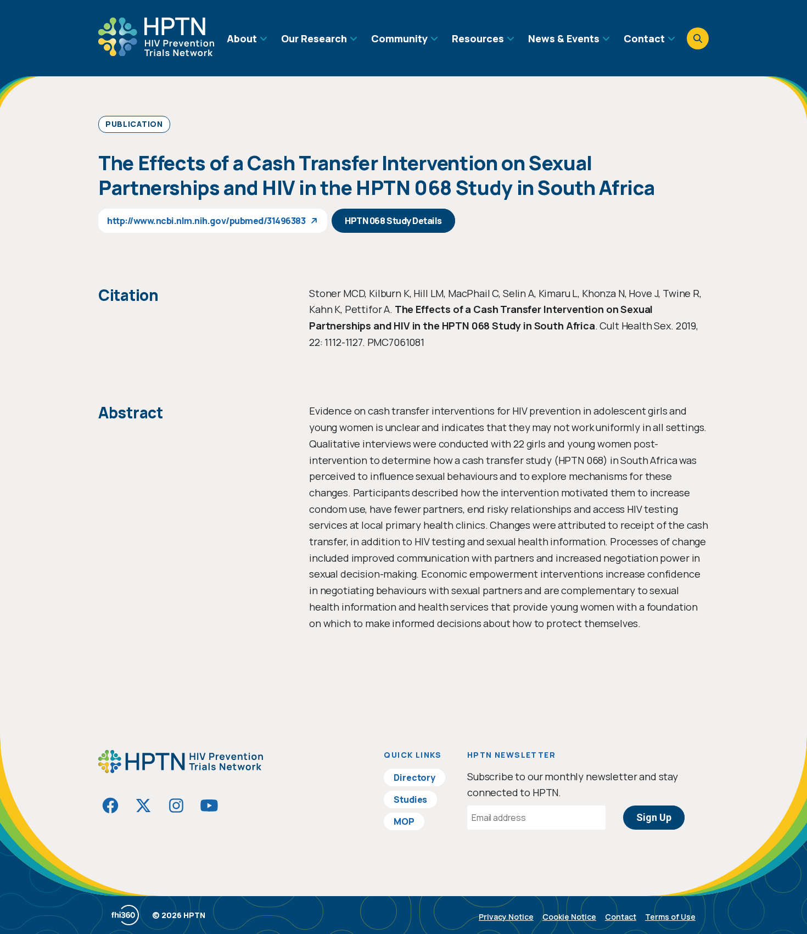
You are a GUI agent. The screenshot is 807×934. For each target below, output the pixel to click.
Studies (410, 799)
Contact (620, 916)
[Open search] (698, 38)
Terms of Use (670, 916)
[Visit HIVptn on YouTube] (209, 805)
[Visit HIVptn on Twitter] (143, 805)
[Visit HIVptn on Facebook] (110, 805)
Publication (134, 124)
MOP (404, 821)
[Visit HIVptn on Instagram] (176, 805)
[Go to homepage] (156, 52)
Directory (414, 777)
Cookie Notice (569, 916)
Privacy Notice (506, 916)
